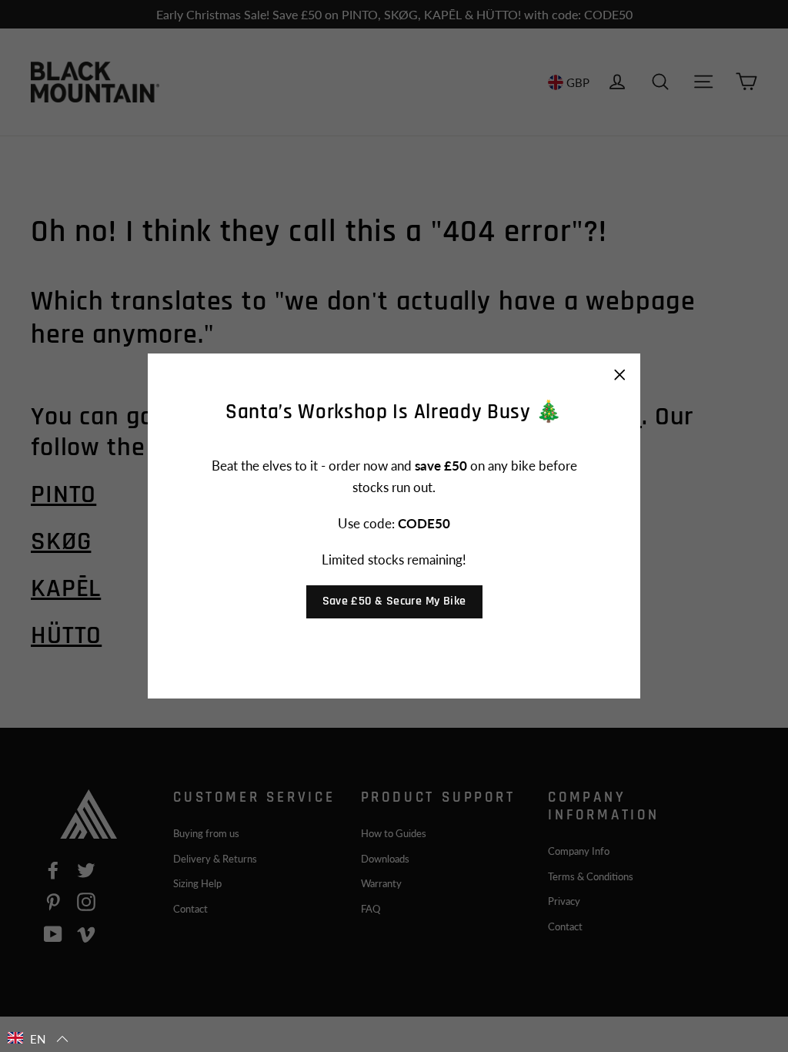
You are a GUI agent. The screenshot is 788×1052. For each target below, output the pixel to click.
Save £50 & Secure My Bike (394, 601)
